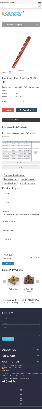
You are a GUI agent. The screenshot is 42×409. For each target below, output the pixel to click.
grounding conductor (27, 183)
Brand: (4, 97)
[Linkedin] (7, 381)
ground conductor (10, 183)
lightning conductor (28, 179)
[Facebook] (3, 381)
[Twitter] (21, 404)
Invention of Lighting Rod (11, 300)
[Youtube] (10, 381)
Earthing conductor (10, 179)
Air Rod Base (13, 289)
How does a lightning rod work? (11, 303)
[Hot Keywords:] (40, 6)
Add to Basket (28, 110)
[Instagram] (14, 381)
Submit (8, 263)
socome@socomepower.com (12, 373)
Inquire (8, 110)
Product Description (11, 120)
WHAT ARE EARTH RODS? (30, 300)
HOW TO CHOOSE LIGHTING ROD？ (30, 303)
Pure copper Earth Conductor (14, 175)
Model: (4, 93)
